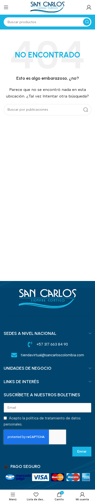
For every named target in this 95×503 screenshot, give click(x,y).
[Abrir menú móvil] (6, 7)
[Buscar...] (86, 22)
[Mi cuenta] (89, 7)
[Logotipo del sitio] (47, 7)
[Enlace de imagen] (47, 298)
